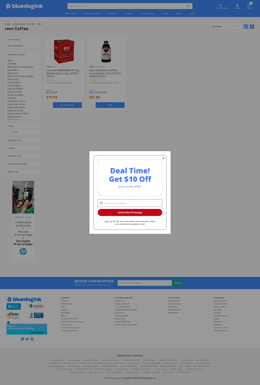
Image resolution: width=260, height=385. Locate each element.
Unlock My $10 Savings (130, 212)
